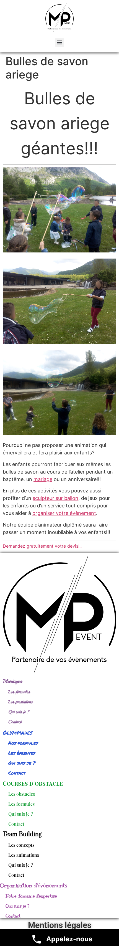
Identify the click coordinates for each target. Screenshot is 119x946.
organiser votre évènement (64, 513)
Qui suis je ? (19, 712)
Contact (14, 722)
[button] (59, 42)
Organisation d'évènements (33, 885)
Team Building (22, 834)
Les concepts (21, 845)
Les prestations (20, 702)
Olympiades (17, 732)
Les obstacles (21, 794)
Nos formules (23, 743)
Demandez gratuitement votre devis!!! (42, 546)
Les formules (19, 692)
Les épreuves (21, 753)
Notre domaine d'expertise (31, 896)
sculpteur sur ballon (55, 498)
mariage (42, 479)
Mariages (12, 681)
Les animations (23, 855)
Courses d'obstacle (33, 783)
